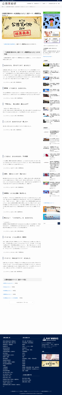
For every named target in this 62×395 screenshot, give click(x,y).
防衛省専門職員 (6, 370)
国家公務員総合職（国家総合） (9, 341)
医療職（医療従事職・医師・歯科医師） (31, 367)
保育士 (23, 353)
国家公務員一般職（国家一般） (9, 342)
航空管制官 (5, 353)
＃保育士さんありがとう (8, 283)
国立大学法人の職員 (26, 380)
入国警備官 (5, 367)
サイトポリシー (37, 391)
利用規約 (25, 391)
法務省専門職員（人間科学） (9, 351)
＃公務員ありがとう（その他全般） (10, 298)
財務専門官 (5, 346)
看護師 (23, 365)
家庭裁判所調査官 (7, 360)
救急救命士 (24, 348)
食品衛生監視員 (6, 348)
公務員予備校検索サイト (45, 391)
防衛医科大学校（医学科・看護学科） (11, 379)
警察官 (23, 344)
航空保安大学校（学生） (8, 381)
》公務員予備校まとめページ (48, 202)
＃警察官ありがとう (7, 294)
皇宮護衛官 (5, 369)
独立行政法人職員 (26, 378)
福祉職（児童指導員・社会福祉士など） (31, 369)
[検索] (59, 0)
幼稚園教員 (24, 351)
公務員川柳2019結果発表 (9, 44)
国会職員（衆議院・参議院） (9, 362)
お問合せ (21, 391)
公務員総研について (14, 391)
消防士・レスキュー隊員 (27, 346)
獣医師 (23, 360)
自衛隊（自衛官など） (8, 383)
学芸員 (23, 355)
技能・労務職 (25, 370)
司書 (23, 356)
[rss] (57, 0)
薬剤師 (23, 362)
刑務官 (4, 365)
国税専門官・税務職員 (8, 344)
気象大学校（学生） (7, 376)
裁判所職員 (5, 358)
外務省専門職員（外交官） (9, 355)
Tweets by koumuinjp (47, 56)
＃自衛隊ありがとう (7, 290)
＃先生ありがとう (7, 287)
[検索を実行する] (59, 223)
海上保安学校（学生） (8, 374)
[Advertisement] (22, 142)
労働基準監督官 (6, 349)
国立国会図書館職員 (7, 363)
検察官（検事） (6, 356)
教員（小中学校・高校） (27, 349)
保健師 (23, 363)
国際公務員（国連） (26, 381)
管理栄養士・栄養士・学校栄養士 (29, 358)
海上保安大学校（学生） (8, 372)
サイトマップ (30, 391)
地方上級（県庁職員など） (28, 341)
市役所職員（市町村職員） (28, 342)
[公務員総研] (9, 3)
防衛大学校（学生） (7, 377)
